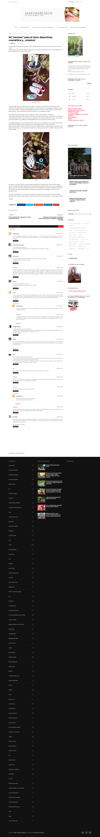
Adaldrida (15, 233)
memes (10, 647)
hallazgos (11, 563)
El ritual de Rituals (12, 549)
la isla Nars (71, 225)
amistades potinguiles (13, 474)
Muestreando (12, 666)
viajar (10, 811)
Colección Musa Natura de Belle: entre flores (53, 498)
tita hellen (15, 417)
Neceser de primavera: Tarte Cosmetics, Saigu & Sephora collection (54, 482)
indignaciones (12, 587)
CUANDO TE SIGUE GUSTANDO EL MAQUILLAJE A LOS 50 (76, 110)
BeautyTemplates (22, 832)
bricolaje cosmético (13, 493)
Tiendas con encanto (13, 783)
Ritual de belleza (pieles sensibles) (43, 27)
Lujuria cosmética (72, 244)
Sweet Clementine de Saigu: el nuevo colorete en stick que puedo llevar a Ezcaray (54, 490)
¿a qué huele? (72, 232)
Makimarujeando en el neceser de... (17, 624)
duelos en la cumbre (73, 241)
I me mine (80, 235)
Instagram (80, 96)
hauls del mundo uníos (14, 573)
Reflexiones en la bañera (78, 27)
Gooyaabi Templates (39, 832)
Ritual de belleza (12, 746)
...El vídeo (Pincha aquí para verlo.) (77, 291)
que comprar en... (12, 722)
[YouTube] (90, 832)
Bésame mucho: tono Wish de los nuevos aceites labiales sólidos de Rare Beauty (53, 475)
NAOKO (70, 119)
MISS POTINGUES (72, 117)
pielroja (70, 230)
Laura (14, 292)
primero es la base (85, 239)
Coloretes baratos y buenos (15, 507)
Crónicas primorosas (13, 517)
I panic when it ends (82, 246)
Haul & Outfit (11, 568)
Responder (15, 240)
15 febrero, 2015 (60, 416)
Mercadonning (12, 652)
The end (10, 778)
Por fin (10, 694)
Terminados (11, 774)
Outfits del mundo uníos (14, 675)
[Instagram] (71, 2)
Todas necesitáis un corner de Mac (76, 237)
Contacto (15, 1)
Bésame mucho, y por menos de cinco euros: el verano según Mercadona (53, 515)
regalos (10, 736)
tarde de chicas (12, 760)
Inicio (10, 1)
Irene (14, 354)
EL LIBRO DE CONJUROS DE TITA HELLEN (78, 114)
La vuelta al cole (12, 605)
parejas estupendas (13, 680)
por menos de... (86, 223)
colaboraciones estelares (84, 244)
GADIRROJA (71, 116)
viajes (10, 816)
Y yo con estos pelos (13, 820)
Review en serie (72, 246)
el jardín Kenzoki (72, 248)
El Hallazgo (11, 531)
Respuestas (16, 303)
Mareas (15, 281)
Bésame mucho (25, 27)
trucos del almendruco (14, 792)
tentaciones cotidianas (82, 232)
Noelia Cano (16, 256)
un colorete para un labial (14, 797)
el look (70, 223)
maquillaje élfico (81, 248)
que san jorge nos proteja (14, 727)
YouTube (80, 99)
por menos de (12, 699)
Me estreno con (12, 643)
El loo (10, 540)
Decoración (11, 521)
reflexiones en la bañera (14, 732)
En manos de (11, 554)
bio (9, 488)
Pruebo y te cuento (13, 718)
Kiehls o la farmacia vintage (15, 591)
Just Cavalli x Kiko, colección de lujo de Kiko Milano (54, 506)
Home (10, 33)
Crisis (10, 512)
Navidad (10, 671)
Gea (88, 248)
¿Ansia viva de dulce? (13, 470)
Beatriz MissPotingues (18, 245)
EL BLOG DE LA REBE (73, 113)
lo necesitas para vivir (73, 239)
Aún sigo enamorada (13, 479)
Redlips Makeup (16, 326)
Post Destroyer (12, 708)
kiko (9, 596)
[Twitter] (69, 2)
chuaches (82, 241)
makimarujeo (11, 629)
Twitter (80, 93)
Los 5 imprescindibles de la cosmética (77, 228)
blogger (61, 226)
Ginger (14, 339)
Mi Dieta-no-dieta (12, 657)
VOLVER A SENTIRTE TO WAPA (75, 120)
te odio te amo (12, 764)
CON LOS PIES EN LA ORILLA (75, 108)
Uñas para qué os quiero (79, 230)
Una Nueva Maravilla (13, 802)
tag (9, 755)
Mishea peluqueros (13, 661)
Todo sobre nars (62, 27)
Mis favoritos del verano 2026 (53, 465)
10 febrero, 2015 (60, 233)
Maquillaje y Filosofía (13, 638)
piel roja (10, 685)
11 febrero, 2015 (60, 386)
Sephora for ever (72, 235)
